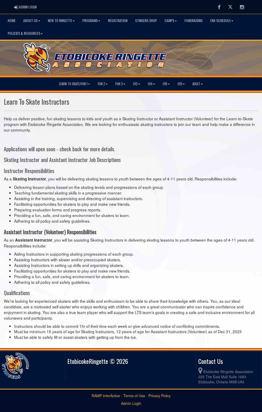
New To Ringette (60, 20)
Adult (196, 83)
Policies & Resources (24, 33)
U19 (180, 83)
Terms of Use (134, 395)
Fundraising (193, 20)
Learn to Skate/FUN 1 (73, 83)
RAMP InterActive (106, 395)
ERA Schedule (220, 20)
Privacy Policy (159, 395)
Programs (90, 20)
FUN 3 (119, 83)
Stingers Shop (146, 20)
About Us (30, 20)
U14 (150, 83)
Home (12, 20)
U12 (135, 83)
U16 (165, 83)
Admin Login (131, 403)
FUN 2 (101, 83)
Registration (117, 20)
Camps (169, 20)
